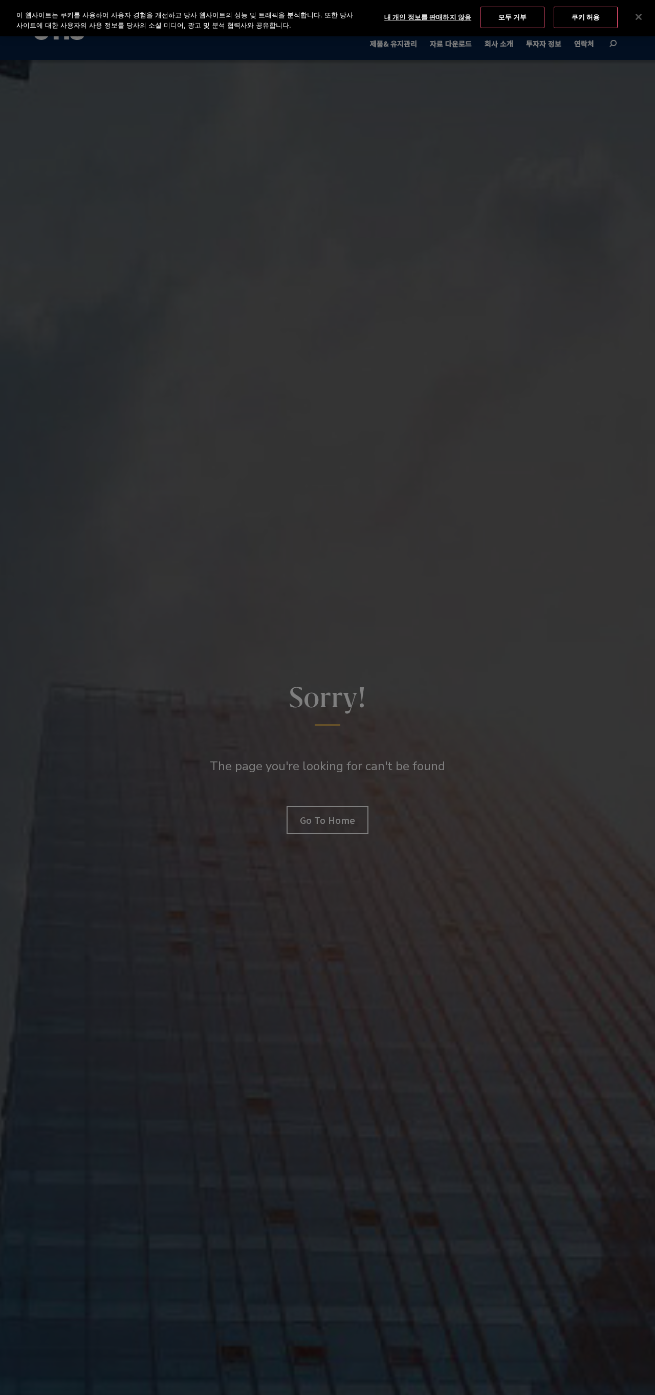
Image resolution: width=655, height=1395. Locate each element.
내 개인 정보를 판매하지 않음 (427, 17)
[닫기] (638, 17)
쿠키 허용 (586, 17)
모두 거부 (512, 17)
